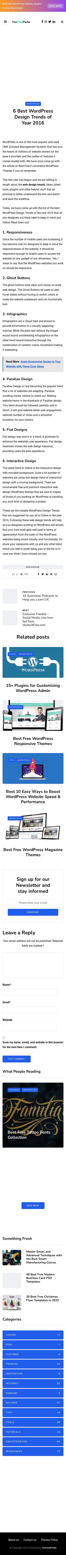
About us (13, 1539)
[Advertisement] (33, 60)
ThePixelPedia (49, 1547)
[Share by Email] (55, 574)
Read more (55, 6)
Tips (11, 760)
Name (7, 984)
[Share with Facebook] (38, 574)
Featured (33, 1354)
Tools (12, 654)
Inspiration (30, 1090)
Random (33, 1393)
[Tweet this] (43, 574)
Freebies (14, 1090)
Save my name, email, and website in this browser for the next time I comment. (33, 1045)
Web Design (32, 567)
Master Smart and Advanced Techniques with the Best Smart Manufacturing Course (44, 1257)
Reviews (33, 1402)
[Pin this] (51, 574)
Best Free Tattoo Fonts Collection (29, 1134)
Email (6, 1002)
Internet (33, 1383)
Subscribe (33, 912)
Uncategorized (33, 1441)
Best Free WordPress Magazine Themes (33, 852)
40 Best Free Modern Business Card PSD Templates (40, 1278)
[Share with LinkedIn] (47, 574)
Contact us (30, 1539)
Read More (33, 1205)
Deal (33, 1344)
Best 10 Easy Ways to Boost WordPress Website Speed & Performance (33, 797)
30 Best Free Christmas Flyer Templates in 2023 (42, 1298)
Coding (33, 1335)
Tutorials (33, 1432)
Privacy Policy (49, 1539)
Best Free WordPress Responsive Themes (33, 741)
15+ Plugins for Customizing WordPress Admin (33, 688)
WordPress (33, 104)
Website (7, 1020)
